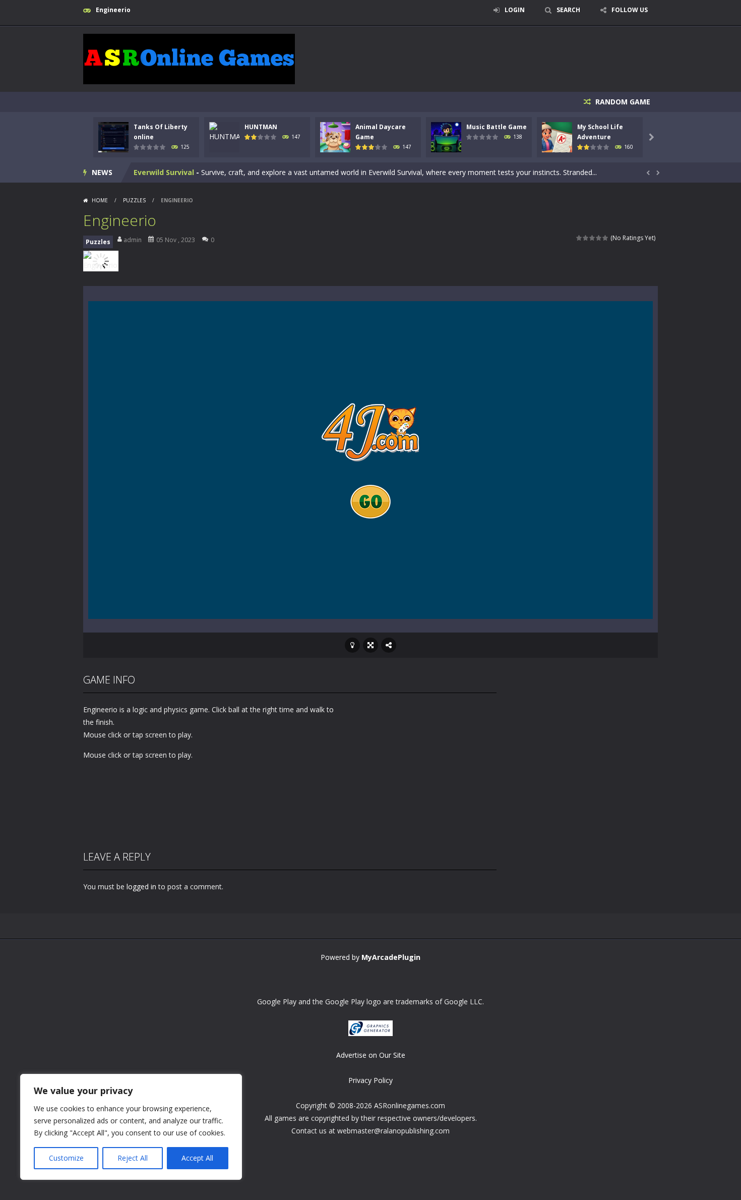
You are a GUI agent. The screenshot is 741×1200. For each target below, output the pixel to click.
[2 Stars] (586, 238)
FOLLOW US (629, 10)
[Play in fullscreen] (370, 645)
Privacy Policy (370, 1080)
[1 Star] (579, 238)
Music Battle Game (496, 127)
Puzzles (134, 200)
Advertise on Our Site (370, 1055)
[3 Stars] (592, 238)
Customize (66, 1158)
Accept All (197, 1158)
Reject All (132, 1158)
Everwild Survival (164, 172)
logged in (141, 886)
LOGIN (515, 10)
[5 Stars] (605, 238)
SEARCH (568, 10)
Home (99, 200)
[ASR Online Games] (189, 58)
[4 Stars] (599, 238)
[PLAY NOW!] (113, 136)
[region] (131, 1127)
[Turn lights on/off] (352, 645)
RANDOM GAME (621, 101)
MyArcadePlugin (390, 957)
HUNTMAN (260, 127)
